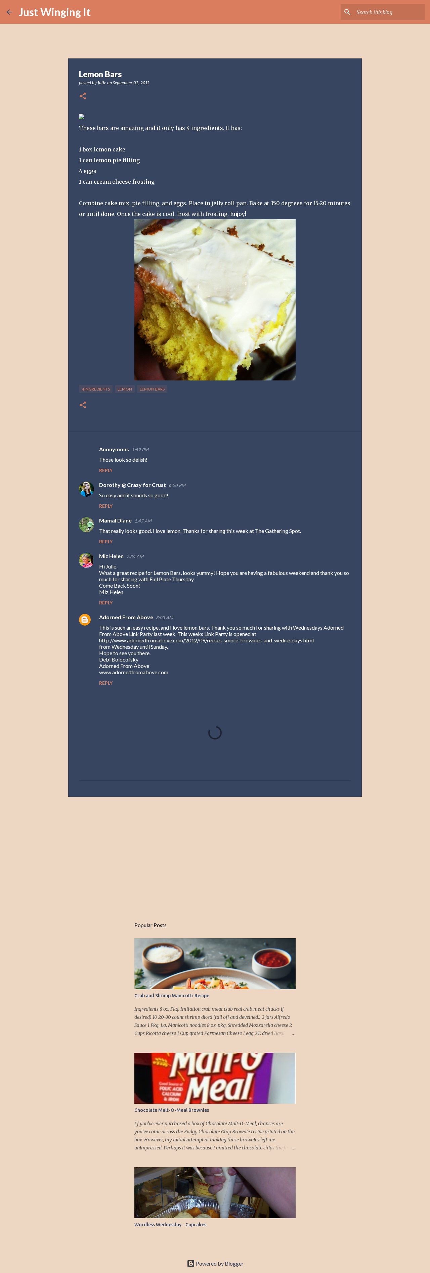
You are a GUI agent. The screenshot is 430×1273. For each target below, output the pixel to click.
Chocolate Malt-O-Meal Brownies (171, 1110)
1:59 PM (140, 449)
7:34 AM (134, 556)
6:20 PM (177, 485)
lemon (125, 389)
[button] (83, 96)
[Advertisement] (215, 854)
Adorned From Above (126, 617)
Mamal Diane (115, 520)
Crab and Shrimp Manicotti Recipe (171, 995)
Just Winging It (55, 11)
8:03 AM (164, 617)
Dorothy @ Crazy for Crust (132, 485)
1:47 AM (143, 521)
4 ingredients (96, 389)
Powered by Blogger (219, 1263)
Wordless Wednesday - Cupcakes (170, 1224)
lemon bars (152, 389)
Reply (106, 470)
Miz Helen (111, 556)
